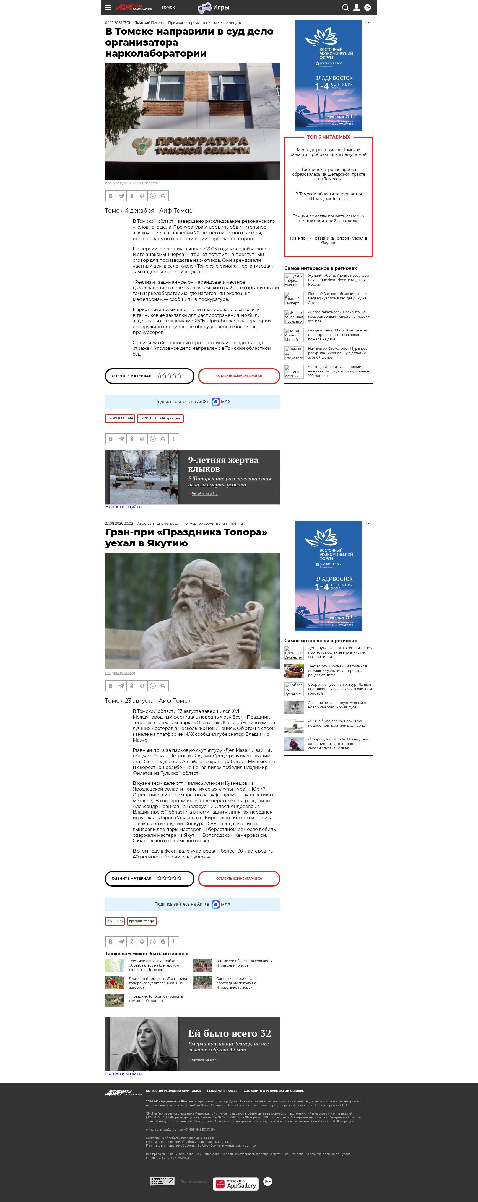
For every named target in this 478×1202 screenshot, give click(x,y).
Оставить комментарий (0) (239, 376)
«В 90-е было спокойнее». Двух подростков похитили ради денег (337, 723)
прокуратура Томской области (131, 183)
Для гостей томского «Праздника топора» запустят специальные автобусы (158, 982)
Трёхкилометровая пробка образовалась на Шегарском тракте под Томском (328, 174)
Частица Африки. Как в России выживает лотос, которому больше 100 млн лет (338, 371)
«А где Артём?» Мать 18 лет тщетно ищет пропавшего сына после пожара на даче (338, 334)
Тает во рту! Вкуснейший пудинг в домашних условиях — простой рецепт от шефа (337, 670)
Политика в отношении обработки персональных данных (188, 1142)
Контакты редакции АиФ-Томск (173, 1091)
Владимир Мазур (120, 673)
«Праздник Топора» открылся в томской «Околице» (156, 998)
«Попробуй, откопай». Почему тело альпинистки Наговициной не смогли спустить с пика (338, 743)
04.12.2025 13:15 (117, 22)
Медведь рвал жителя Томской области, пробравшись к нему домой (329, 152)
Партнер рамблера (194, 1181)
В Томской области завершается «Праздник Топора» (328, 196)
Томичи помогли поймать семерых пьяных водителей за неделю (328, 218)
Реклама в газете (222, 1091)
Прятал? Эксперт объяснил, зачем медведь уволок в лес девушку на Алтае (337, 298)
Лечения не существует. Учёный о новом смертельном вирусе (337, 705)
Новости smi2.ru (123, 506)
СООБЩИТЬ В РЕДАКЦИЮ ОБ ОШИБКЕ (274, 1091)
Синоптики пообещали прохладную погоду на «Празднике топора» (236, 982)
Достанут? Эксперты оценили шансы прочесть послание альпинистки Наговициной (340, 652)
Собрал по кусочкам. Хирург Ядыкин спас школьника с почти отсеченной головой (340, 688)
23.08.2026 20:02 (119, 523)
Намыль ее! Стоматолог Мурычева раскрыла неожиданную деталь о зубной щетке (338, 352)
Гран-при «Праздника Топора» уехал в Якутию (328, 240)
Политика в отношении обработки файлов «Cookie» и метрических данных (201, 1145)
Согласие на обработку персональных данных (180, 1138)
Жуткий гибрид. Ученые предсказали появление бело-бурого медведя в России (340, 279)
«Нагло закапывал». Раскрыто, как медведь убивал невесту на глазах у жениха (339, 316)
